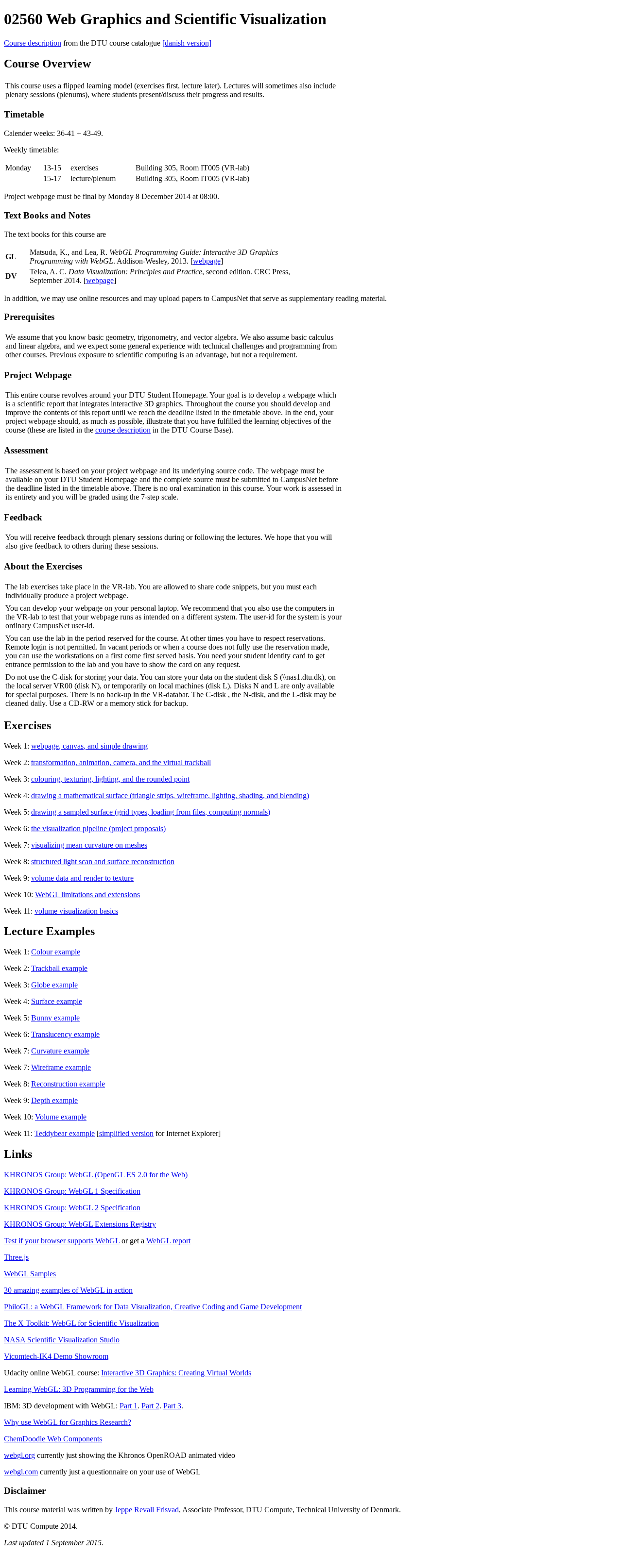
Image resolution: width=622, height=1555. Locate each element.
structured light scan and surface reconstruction (102, 861)
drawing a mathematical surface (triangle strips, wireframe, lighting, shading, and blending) (170, 795)
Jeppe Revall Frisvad (147, 1509)
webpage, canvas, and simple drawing (89, 746)
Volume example (60, 1117)
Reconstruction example (68, 1084)
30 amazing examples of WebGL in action (68, 1290)
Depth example (54, 1100)
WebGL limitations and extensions (87, 894)
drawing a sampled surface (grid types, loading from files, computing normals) (150, 812)
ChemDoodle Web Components (53, 1439)
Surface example (56, 1001)
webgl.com (21, 1472)
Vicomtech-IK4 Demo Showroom (56, 1356)
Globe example (54, 985)
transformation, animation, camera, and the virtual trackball (121, 762)
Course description (32, 43)
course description (123, 430)
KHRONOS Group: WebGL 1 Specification (72, 1191)
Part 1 (129, 1406)
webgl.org (19, 1455)
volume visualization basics (76, 911)
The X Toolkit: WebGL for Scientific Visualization (81, 1323)
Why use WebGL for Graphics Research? (67, 1422)
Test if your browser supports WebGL (62, 1241)
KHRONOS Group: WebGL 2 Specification (72, 1208)
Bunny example (55, 1018)
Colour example (55, 952)
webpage (207, 261)
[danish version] (186, 43)
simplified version (126, 1133)
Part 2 (150, 1406)
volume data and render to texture (82, 878)
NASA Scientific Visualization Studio (62, 1340)
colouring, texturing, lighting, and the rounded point (110, 779)
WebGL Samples (30, 1274)
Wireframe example (61, 1067)
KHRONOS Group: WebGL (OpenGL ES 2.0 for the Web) (96, 1174)
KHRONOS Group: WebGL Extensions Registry (80, 1224)
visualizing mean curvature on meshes (89, 845)
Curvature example (60, 1051)
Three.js (16, 1257)
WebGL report (168, 1241)
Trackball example (59, 968)
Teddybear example (65, 1133)
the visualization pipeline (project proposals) (98, 828)
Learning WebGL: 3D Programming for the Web (79, 1389)
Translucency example (65, 1034)
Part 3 (172, 1406)
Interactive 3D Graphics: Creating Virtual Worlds (176, 1373)
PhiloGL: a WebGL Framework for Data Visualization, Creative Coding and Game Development (153, 1307)
